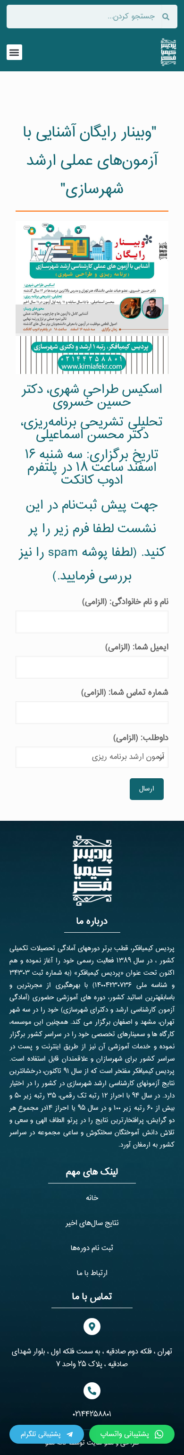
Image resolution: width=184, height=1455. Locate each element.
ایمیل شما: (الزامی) (136, 647)
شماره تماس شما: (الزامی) (124, 693)
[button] (14, 52)
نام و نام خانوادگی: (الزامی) (125, 602)
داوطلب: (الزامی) (140, 738)
